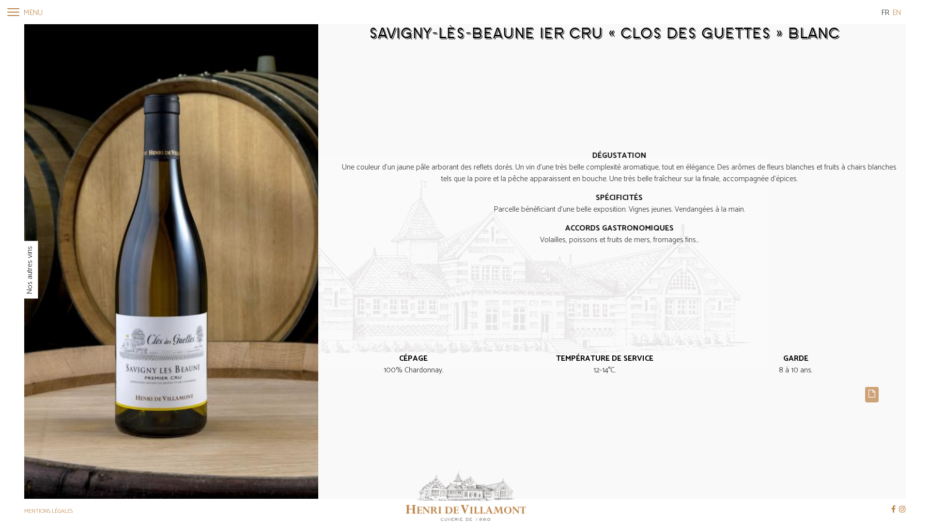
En (897, 12)
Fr (885, 12)
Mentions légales (48, 511)
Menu (32, 12)
